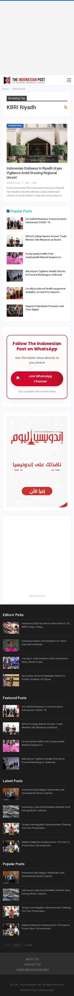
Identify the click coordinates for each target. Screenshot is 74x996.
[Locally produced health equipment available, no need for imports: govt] (15, 293)
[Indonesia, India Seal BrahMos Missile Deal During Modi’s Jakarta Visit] (11, 811)
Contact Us (32, 964)
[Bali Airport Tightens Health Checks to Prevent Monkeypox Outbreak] (15, 276)
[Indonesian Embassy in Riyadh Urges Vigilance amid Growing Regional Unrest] (37, 143)
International (15, 126)
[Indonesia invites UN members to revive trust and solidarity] (11, 645)
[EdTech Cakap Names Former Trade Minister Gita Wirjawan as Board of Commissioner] (15, 241)
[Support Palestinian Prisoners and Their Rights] (15, 311)
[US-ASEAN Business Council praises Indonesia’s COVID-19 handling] (15, 223)
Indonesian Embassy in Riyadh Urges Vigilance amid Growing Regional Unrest (34, 172)
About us (32, 959)
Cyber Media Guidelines (32, 969)
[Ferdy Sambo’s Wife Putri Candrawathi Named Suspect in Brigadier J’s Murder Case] (15, 258)
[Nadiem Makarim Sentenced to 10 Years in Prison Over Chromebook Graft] (11, 846)
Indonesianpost (46, 990)
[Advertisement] (37, 38)
